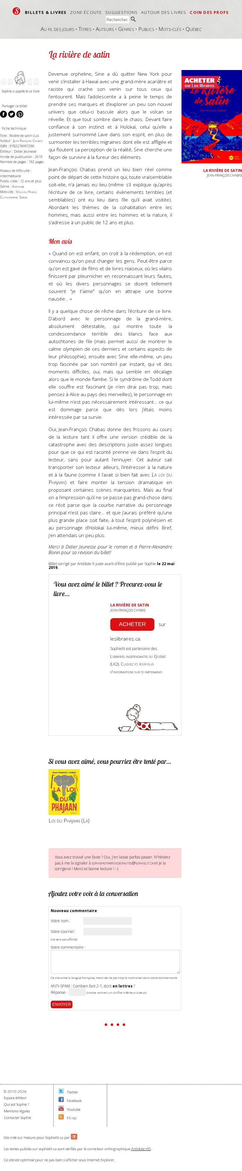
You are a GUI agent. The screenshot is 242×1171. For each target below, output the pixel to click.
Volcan (21, 191)
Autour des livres (163, 12)
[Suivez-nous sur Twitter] (61, 1092)
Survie (23, 197)
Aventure (18, 186)
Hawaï (32, 191)
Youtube (73, 1109)
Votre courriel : (63, 931)
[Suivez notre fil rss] (61, 1117)
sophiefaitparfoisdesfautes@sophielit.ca (122, 863)
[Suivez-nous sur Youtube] (61, 1109)
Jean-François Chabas (28, 140)
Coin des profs (209, 12)
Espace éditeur (15, 1097)
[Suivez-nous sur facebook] (61, 1100)
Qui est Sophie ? (16, 1104)
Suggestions (121, 12)
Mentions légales (17, 1111)
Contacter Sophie (17, 1117)
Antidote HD (141, 1148)
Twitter (72, 1092)
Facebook (74, 1100)
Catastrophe (9, 197)
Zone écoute (86, 12)
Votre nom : (60, 920)
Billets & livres (45, 12)
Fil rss (71, 1117)
